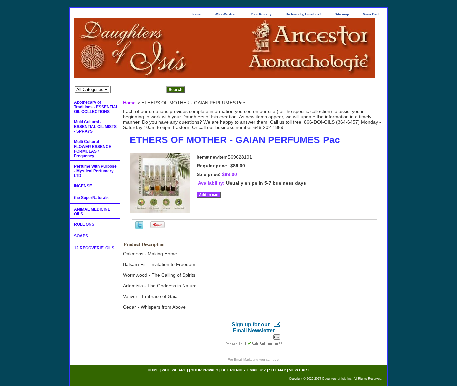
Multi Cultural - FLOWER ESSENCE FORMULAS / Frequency (92, 148)
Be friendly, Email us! (303, 14)
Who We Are (225, 14)
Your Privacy (261, 14)
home (196, 14)
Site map (342, 14)
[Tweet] (139, 227)
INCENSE (83, 186)
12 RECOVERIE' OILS (94, 248)
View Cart (371, 14)
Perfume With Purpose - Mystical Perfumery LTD (95, 171)
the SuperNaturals (91, 197)
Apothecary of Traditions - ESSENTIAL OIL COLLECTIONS (96, 107)
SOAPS (81, 236)
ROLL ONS (84, 224)
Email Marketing (246, 359)
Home (129, 102)
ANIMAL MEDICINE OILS (92, 211)
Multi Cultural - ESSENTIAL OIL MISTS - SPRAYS (95, 127)
